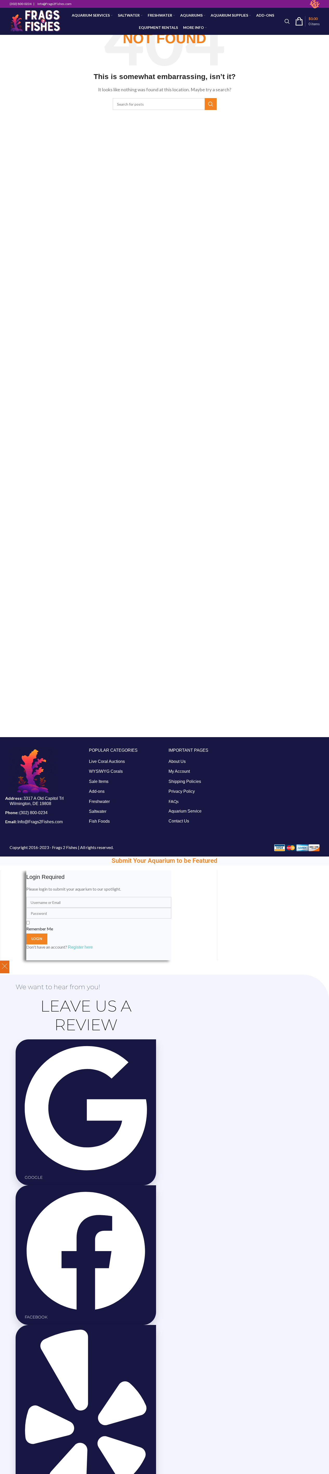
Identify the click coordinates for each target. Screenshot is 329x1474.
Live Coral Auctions (107, 761)
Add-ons (97, 791)
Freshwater (99, 801)
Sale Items (98, 781)
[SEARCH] (211, 104)
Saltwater (97, 811)
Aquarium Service (185, 811)
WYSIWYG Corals (106, 771)
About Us (177, 761)
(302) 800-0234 (33, 812)
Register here (80, 947)
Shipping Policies (185, 781)
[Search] (287, 21)
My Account (179, 771)
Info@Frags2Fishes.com (40, 822)
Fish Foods (99, 821)
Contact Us (179, 821)
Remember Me (39, 928)
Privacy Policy (182, 791)
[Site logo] (35, 21)
